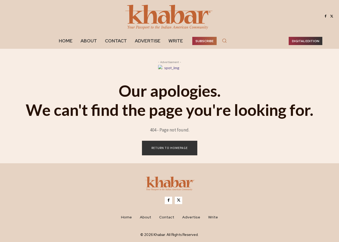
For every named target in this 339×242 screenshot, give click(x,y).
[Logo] (169, 184)
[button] (224, 40)
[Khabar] (169, 16)
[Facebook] (325, 16)
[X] (332, 16)
